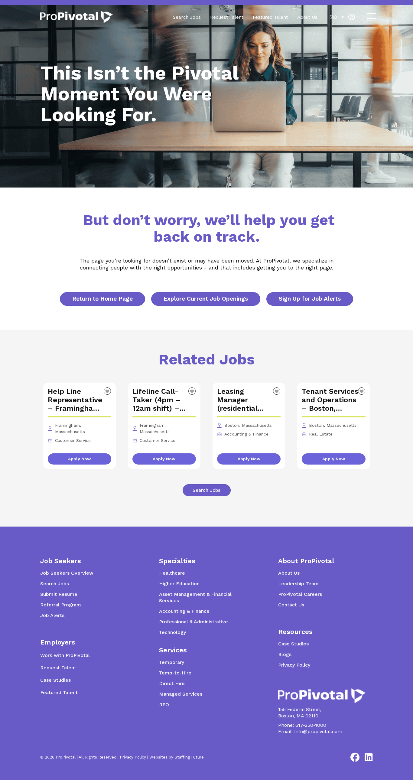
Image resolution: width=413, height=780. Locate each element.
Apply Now (79, 458)
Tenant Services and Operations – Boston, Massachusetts (330, 400)
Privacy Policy (133, 757)
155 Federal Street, (299, 709)
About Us (307, 17)
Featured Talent (270, 17)
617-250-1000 (310, 725)
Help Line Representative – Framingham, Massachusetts (75, 400)
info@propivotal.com (318, 731)
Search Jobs (187, 17)
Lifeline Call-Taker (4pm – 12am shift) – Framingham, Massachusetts (158, 400)
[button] (342, 17)
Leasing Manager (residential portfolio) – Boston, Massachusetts (243, 400)
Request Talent (226, 17)
